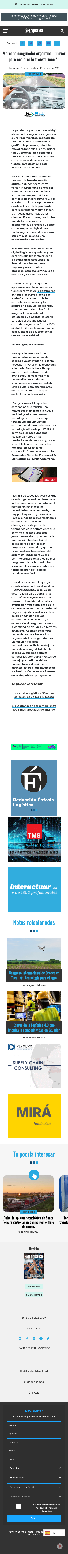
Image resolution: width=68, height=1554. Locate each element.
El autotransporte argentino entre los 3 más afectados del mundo (34, 707)
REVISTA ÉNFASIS (18, 1532)
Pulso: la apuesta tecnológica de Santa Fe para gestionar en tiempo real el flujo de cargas (28, 1222)
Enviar (34, 1518)
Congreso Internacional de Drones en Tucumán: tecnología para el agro (34, 975)
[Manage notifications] (60, 1546)
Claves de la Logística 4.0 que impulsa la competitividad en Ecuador (34, 1027)
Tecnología (28, 1211)
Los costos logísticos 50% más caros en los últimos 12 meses (34, 695)
